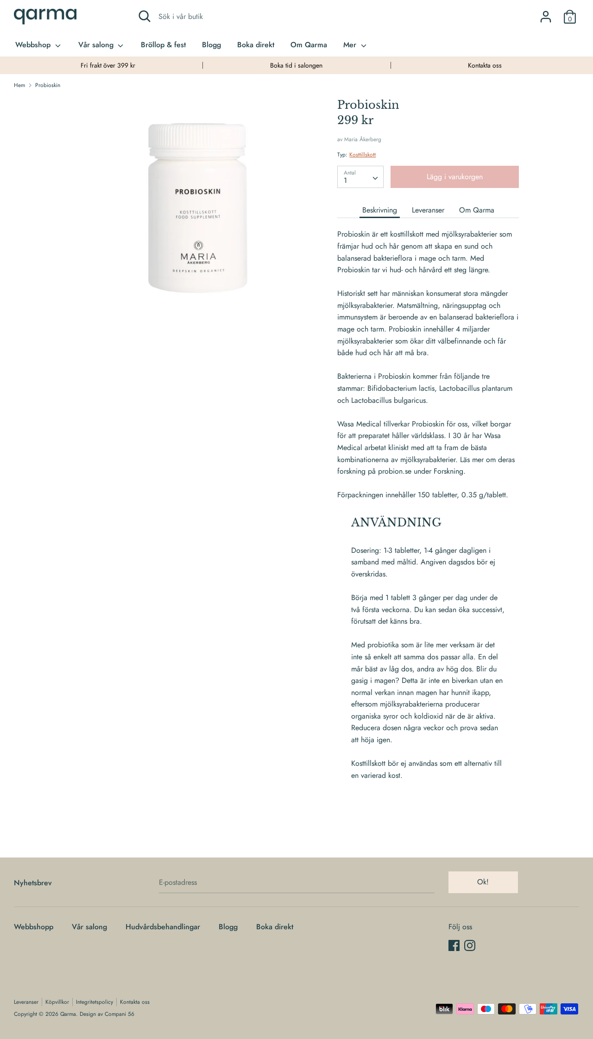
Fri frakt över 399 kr (108, 65)
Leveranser (428, 210)
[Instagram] (469, 945)
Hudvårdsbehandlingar (163, 926)
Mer (351, 44)
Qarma (68, 1014)
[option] (108, 65)
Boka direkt (255, 44)
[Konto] (545, 13)
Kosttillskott (362, 154)
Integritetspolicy (94, 1002)
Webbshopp (33, 926)
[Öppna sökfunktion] (144, 16)
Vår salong (97, 44)
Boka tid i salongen (296, 65)
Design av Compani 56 (107, 1014)
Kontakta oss (485, 65)
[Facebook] (454, 945)
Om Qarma (308, 44)
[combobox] (360, 177)
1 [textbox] (345, 180)
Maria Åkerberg (362, 139)
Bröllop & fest (163, 44)
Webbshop (34, 44)
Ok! (483, 881)
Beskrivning (379, 210)
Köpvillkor (57, 1002)
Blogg (211, 44)
